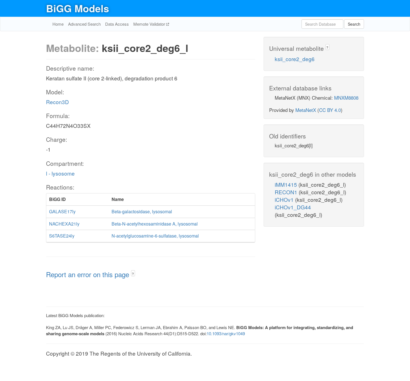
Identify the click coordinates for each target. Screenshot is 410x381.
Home (58, 24)
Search (354, 24)
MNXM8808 (346, 97)
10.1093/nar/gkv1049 (226, 333)
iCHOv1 (285, 199)
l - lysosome (60, 173)
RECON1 (287, 192)
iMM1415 (286, 184)
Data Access (117, 24)
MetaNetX (305, 109)
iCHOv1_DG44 (293, 207)
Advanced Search (84, 24)
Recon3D (57, 102)
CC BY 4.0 (330, 109)
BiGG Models (77, 8)
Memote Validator (149, 24)
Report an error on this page (88, 274)
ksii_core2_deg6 (295, 59)
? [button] (133, 273)
